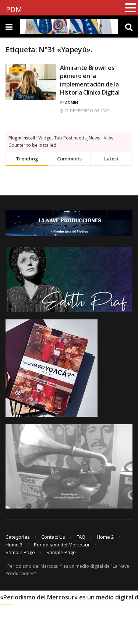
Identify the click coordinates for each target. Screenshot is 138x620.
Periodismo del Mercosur (62, 544)
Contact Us (53, 537)
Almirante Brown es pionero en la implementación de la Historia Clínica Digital (89, 80)
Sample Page (20, 552)
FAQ (81, 537)
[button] (130, 8)
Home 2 (105, 537)
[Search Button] (128, 26)
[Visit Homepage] (69, 26)
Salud (16, 70)
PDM (14, 9)
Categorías (18, 537)
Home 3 (14, 544)
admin (71, 102)
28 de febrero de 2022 (86, 110)
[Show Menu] (9, 26)
